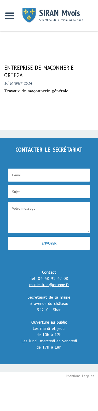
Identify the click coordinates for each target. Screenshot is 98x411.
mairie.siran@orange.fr (49, 284)
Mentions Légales (80, 376)
